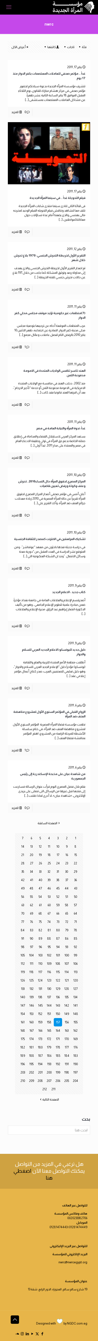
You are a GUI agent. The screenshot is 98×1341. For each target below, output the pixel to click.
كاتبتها (51, 47)
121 (67, 980)
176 (76, 1047)
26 (40, 863)
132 (31, 989)
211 (53, 1089)
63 (22, 905)
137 (49, 997)
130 (49, 989)
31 (58, 871)
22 (75, 863)
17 (58, 855)
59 (57, 905)
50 (75, 897)
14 (22, 846)
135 (67, 997)
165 (49, 1030)
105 (22, 955)
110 (40, 963)
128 (66, 989)
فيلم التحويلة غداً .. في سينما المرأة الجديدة (57, 198)
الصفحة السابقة (47, 823)
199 (58, 1072)
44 (67, 888)
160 (31, 1022)
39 (49, 880)
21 (22, 855)
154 (22, 1014)
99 (75, 955)
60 (49, 905)
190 (75, 1064)
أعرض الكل (18, 47)
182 (22, 1047)
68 (40, 913)
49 (22, 888)
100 (66, 955)
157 (58, 1022)
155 (76, 1022)
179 (49, 1047)
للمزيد (15, 112)
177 (67, 1047)
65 (66, 913)
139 (31, 997)
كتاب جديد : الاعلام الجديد (68, 592)
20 (31, 855)
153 (31, 1014)
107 (66, 963)
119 (23, 972)
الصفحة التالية (50, 1099)
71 (75, 922)
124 (40, 980)
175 (23, 1039)
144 (49, 1005)
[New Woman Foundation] (73, 7)
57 (75, 905)
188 (31, 1056)
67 (49, 913)
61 (40, 905)
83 (31, 930)
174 (31, 1039)
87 (57, 938)
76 (31, 922)
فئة (84, 47)
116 (49, 972)
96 (40, 947)
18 (49, 855)
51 (66, 897)
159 (40, 1022)
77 (22, 922)
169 (75, 1039)
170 (66, 1039)
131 (40, 989)
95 (49, 947)
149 (66, 1014)
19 (40, 855)
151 (49, 1014)
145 (40, 1005)
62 (31, 905)
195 (31, 1064)
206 (57, 1081)
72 (66, 922)
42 (22, 880)
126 (22, 980)
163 (67, 1030)
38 (57, 880)
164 (58, 1030)
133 (22, 989)
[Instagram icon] (22, 1334)
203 (22, 1072)
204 (75, 1081)
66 (57, 913)
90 (31, 938)
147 (22, 1005)
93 (66, 947)
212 (44, 1089)
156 (67, 1022)
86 (66, 938)
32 (49, 871)
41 (31, 880)
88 (49, 938)
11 (49, 846)
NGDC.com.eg (77, 1323)
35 (22, 871)
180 (40, 1047)
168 (22, 1030)
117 (40, 972)
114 (66, 972)
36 (75, 880)
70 (22, 913)
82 (40, 930)
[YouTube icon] (32, 1334)
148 (75, 1014)
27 (31, 863)
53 (49, 897)
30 (66, 871)
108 (57, 963)
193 (49, 1064)
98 (22, 947)
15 (75, 855)
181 (31, 1047)
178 (58, 1047)
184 (66, 1056)
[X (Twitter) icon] (37, 1334)
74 (49, 922)
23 (66, 863)
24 (58, 863)
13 (31, 846)
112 (23, 963)
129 (58, 989)
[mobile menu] (9, 7)
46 (49, 888)
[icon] (17, 1334)
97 (31, 947)
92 (75, 947)
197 (75, 1072)
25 (49, 863)
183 (75, 1056)
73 (58, 922)
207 (49, 1081)
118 (31, 972)
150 (58, 1014)
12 (40, 846)
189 (22, 1056)
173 (40, 1039)
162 (75, 1030)
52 (57, 897)
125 (31, 980)
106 (75, 963)
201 (40, 1072)
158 (49, 1022)
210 (22, 1081)
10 (57, 846)
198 (66, 1072)
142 (66, 1005)
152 (40, 1014)
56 (22, 897)
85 (75, 938)
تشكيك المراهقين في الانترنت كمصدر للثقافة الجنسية (49, 539)
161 (22, 1022)
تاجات (70, 47)
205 (66, 1081)
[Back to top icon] (15, 1319)
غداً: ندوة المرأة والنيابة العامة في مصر (60, 428)
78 (75, 930)
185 (58, 1056)
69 (31, 913)
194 (40, 1064)
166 (40, 1030)
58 (66, 905)
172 (49, 1039)
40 (40, 880)
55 (31, 897)
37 (66, 880)
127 (75, 989)
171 (58, 1039)
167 (31, 1030)
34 (31, 871)
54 (40, 897)
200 (49, 1072)
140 (22, 997)
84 (22, 930)
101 (58, 955)
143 (58, 1005)
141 (75, 1005)
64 (75, 913)
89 (40, 938)
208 (40, 1081)
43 (75, 888)
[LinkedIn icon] (27, 1334)
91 (22, 938)
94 (58, 947)
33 (40, 871)
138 (40, 997)
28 (22, 863)
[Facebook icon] (42, 1334)
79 (66, 930)
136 (58, 997)
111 (31, 963)
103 (40, 955)
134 (75, 997)
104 (31, 955)
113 (75, 972)
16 (66, 855)
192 (58, 1064)
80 (58, 930)
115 (58, 972)
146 (31, 1005)
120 (75, 980)
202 (31, 1072)
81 (49, 930)
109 (49, 963)
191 (67, 1064)
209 (31, 1081)
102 (49, 955)
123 (49, 980)
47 (40, 888)
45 (57, 888)
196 (22, 1064)
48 (31, 888)
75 (40, 922)
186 (49, 1056)
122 (58, 980)
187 (40, 1056)
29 (75, 871)
